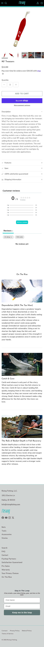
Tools (4, 531)
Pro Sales (6, 566)
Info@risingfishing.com (11, 504)
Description (6, 111)
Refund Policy (27, 631)
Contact (5, 555)
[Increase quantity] (16, 84)
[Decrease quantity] (4, 84)
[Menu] (2, 3)
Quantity (5, 80)
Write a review (22, 222)
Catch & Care (8, 379)
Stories (5, 538)
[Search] (7, 3)
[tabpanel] (22, 250)
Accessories (7, 534)
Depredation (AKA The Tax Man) (17, 305)
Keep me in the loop (22, 612)
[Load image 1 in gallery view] (22, 29)
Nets (4, 527)
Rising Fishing (12, 640)
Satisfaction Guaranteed (12, 562)
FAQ (3, 551)
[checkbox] (19, 237)
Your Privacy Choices (10, 573)
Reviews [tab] (8, 230)
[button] (22, 205)
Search (4, 548)
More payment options (22, 105)
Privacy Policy (14, 631)
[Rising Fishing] (22, 3)
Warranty (6, 570)
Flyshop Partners (9, 559)
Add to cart (22, 93)
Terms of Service (7, 634)
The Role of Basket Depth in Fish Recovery (21, 441)
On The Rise (22, 274)
